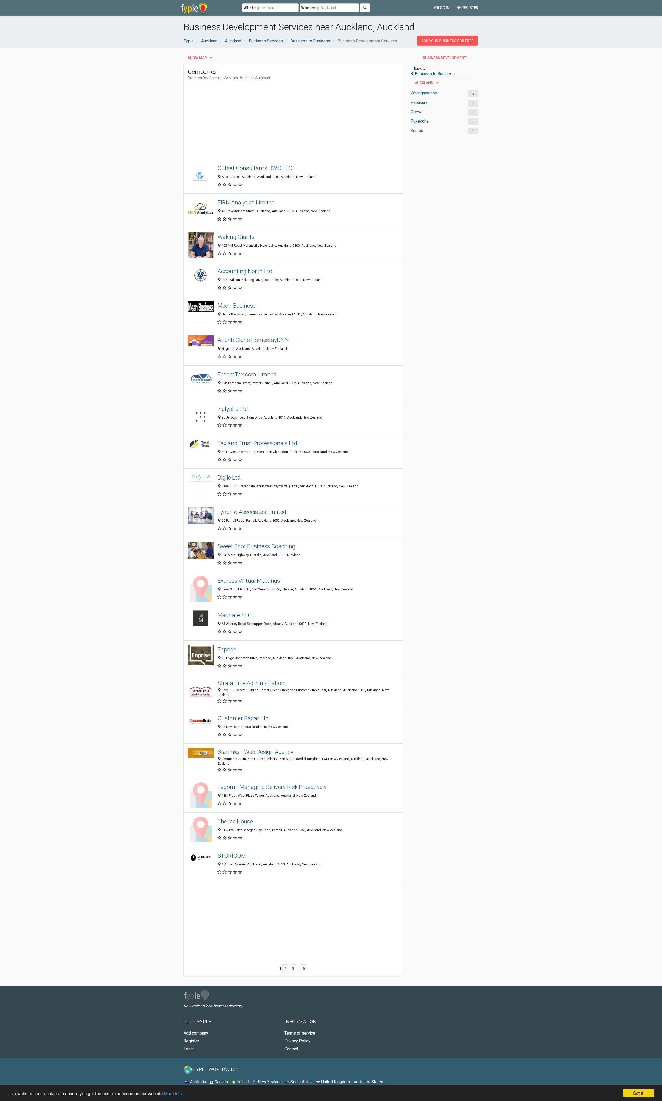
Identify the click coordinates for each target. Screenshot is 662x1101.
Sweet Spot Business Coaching (256, 546)
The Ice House (235, 821)
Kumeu (417, 130)
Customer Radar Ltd (243, 718)
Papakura (419, 102)
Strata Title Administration (250, 683)
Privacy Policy (297, 1040)
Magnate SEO (234, 615)
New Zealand (269, 1081)
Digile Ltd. (229, 477)
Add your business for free (447, 41)
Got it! (639, 1093)
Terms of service (299, 1033)
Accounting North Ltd (244, 271)
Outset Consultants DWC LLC (254, 168)
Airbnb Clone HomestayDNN (253, 340)
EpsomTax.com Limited (246, 374)
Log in (443, 8)
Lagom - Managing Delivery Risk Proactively (272, 787)
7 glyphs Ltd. (233, 408)
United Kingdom (335, 1081)
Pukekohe (420, 121)
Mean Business (236, 305)
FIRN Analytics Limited (246, 202)
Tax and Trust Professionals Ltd (257, 443)
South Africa (300, 1081)
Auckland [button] (424, 83)
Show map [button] (197, 58)
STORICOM (231, 855)
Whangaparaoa (424, 92)
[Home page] (194, 7)
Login (189, 1048)
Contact (291, 1048)
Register (469, 8)
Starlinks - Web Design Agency (255, 751)
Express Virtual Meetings (248, 580)
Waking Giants (235, 236)
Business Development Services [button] (444, 59)
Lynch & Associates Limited (251, 511)
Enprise (226, 649)
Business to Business (435, 73)
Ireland (242, 1081)
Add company (196, 1033)
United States (370, 1081)
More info (173, 1093)
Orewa (416, 111)
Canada (221, 1081)
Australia (197, 1081)
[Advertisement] (282, 121)
